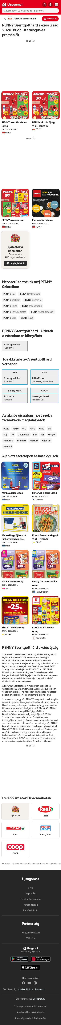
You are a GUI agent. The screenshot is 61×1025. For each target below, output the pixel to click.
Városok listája (30, 904)
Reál (51, 735)
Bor (35, 434)
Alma (32, 428)
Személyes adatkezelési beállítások (30, 1006)
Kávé (41, 428)
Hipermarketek (29, 735)
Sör (42, 434)
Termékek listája (30, 910)
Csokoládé (23, 434)
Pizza (6, 428)
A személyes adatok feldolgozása (30, 1018)
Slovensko (39, 989)
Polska (29, 989)
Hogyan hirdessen (30, 932)
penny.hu (15, 705)
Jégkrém (46, 440)
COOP (22, 738)
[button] (50, 4)
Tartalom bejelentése (30, 899)
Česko (21, 989)
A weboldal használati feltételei (31, 1012)
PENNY (9, 293)
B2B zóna (30, 938)
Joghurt (33, 440)
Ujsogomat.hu (39, 998)
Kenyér (52, 434)
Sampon (21, 440)
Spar (4, 738)
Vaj (49, 428)
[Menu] (56, 4)
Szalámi (7, 446)
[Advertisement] (30, 63)
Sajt (5, 434)
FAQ (30, 887)
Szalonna (8, 440)
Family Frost (12, 738)
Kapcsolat (30, 893)
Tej (12, 434)
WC (24, 428)
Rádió (16, 428)
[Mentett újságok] (44, 4)
